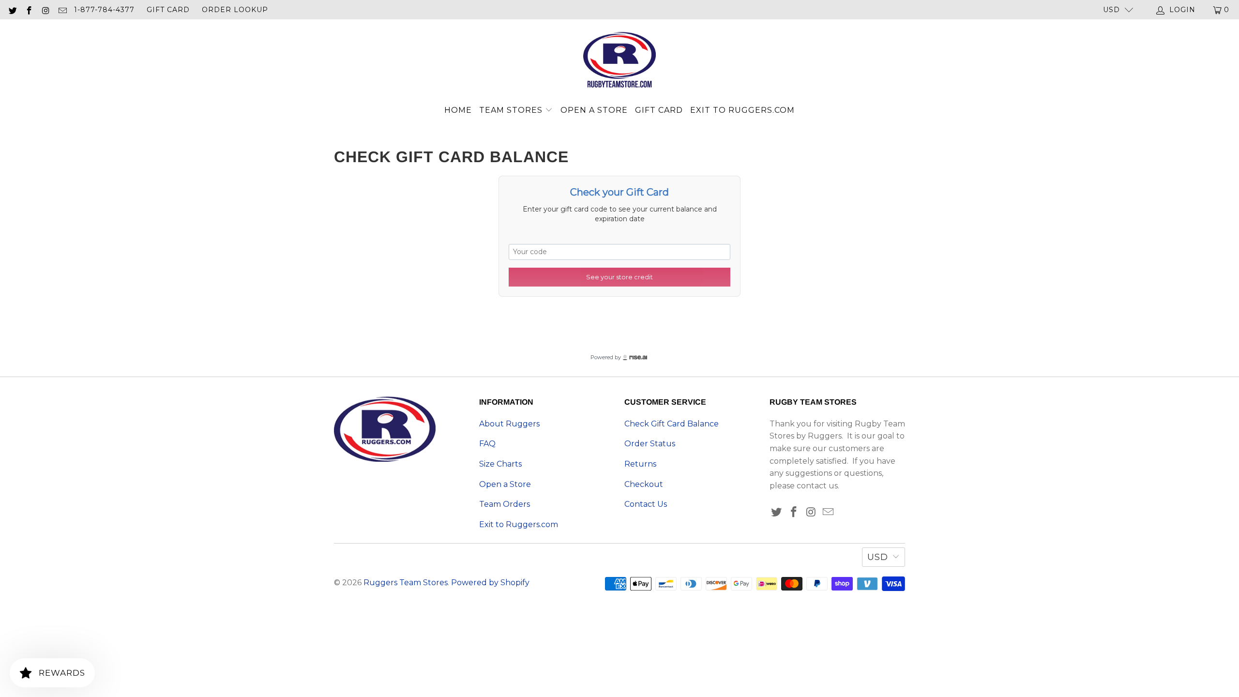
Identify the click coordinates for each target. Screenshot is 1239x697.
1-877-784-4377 (104, 9)
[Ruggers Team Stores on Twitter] (12, 9)
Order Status (649, 443)
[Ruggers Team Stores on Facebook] (29, 9)
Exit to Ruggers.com (742, 110)
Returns (640, 464)
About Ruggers (509, 423)
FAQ (487, 443)
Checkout (643, 484)
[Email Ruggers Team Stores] (62, 9)
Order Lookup (235, 9)
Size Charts (500, 464)
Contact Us (645, 504)
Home (458, 110)
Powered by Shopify (490, 582)
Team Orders (504, 504)
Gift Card (168, 9)
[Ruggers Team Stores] (619, 61)
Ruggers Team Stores (405, 582)
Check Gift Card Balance (671, 423)
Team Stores (512, 110)
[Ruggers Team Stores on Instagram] (45, 9)
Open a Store (594, 110)
